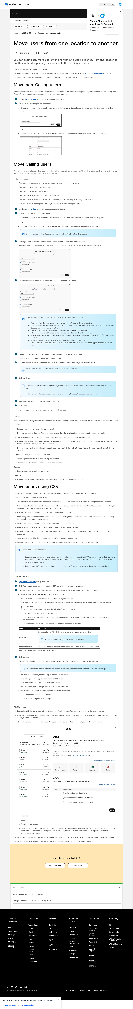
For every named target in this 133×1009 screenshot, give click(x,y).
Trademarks (103, 990)
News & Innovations (93, 966)
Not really (78, 866)
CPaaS (30, 954)
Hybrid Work (73, 957)
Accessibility (93, 942)
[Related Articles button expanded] (119, 888)
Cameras (52, 928)
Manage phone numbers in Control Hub (28, 894)
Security (31, 958)
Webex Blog (113, 935)
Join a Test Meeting (93, 929)
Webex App (12, 931)
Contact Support (115, 928)
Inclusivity (92, 945)
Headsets (52, 925)
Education (72, 927)
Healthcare (73, 931)
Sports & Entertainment (74, 942)
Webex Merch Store (116, 944)
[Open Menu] (127, 4)
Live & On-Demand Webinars (93, 950)
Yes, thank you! (55, 866)
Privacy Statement (85, 990)
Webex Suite (33, 925)
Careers (112, 947)
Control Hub (31, 99)
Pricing (10, 927)
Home (13, 14)
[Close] (58, 999)
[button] (120, 4)
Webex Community (93, 956)
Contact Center (31, 950)
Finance (72, 938)
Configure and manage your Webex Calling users (32, 901)
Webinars (31, 942)
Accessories (53, 949)
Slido (30, 939)
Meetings (11, 934)
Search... (105, 4)
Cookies (95, 990)
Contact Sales (114, 932)
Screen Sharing (11, 946)
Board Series (51, 939)
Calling (10, 938)
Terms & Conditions (71, 990)
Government (73, 934)
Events (30, 946)
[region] (30, 1003)
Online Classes (92, 934)
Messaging (12, 942)
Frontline (72, 946)
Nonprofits (72, 950)
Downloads (93, 925)
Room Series (53, 935)
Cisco (111, 925)
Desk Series (53, 932)
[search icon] (100, 4)
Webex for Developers (94, 73)
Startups (72, 954)
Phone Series (51, 944)
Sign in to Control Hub (27, 582)
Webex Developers (93, 961)
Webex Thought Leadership (115, 939)
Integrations (93, 938)
